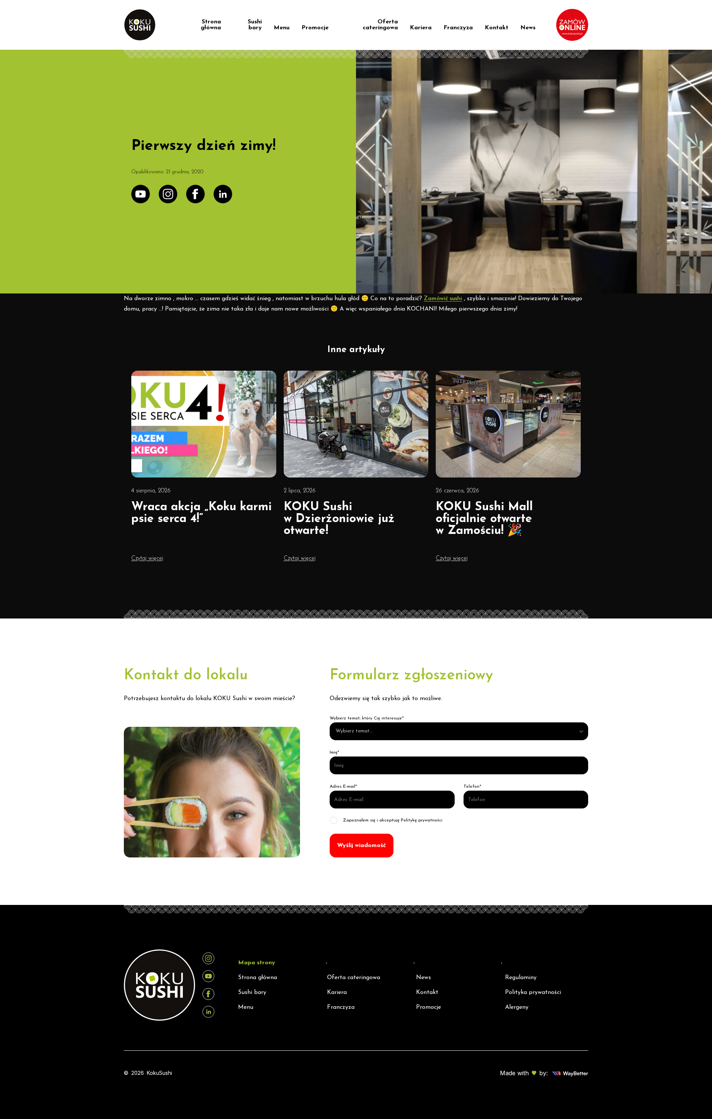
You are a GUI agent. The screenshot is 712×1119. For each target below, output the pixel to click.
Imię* (334, 752)
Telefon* (472, 786)
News (527, 28)
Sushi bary (255, 25)
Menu (282, 28)
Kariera (421, 28)
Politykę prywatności (421, 820)
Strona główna (211, 25)
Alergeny (516, 1007)
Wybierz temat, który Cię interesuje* (367, 718)
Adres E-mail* (343, 786)
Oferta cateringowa (380, 25)
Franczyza (458, 28)
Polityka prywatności (533, 992)
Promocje (315, 28)
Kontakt (496, 28)
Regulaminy (521, 978)
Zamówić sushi (443, 299)
